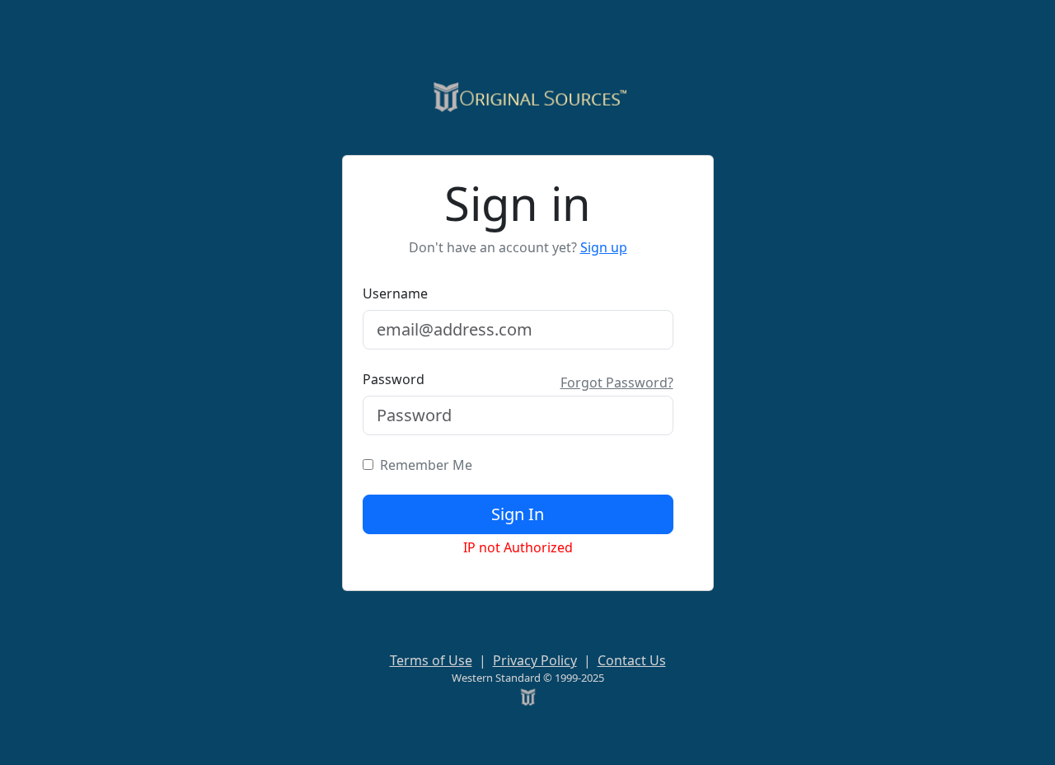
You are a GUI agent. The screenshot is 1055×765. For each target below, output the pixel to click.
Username (395, 293)
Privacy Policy (535, 660)
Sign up (603, 247)
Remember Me (422, 465)
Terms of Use (431, 660)
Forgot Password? (616, 382)
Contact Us (632, 660)
